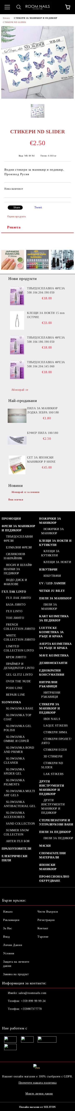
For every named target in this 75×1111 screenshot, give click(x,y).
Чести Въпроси (48, 911)
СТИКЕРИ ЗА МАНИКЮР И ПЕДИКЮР (35, 18)
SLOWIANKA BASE (19, 708)
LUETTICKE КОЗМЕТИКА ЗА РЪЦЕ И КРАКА (51, 632)
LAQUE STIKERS (56, 725)
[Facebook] (7, 1017)
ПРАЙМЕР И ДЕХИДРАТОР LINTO (19, 666)
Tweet (38, 207)
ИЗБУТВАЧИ (48, 569)
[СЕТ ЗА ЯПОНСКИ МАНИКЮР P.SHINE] (17, 465)
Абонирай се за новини (25, 492)
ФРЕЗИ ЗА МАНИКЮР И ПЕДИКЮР (18, 528)
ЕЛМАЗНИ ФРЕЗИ (19, 547)
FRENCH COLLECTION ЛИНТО (19, 626)
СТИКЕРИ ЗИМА (55, 732)
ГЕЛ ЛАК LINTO (14, 591)
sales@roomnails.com (32, 993)
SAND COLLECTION (20, 823)
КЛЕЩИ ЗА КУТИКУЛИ (50, 553)
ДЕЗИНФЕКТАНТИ (53, 663)
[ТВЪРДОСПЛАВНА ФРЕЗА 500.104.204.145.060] (17, 369)
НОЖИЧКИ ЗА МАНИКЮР (50, 520)
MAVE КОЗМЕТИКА (54, 655)
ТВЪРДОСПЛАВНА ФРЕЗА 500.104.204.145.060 (46, 364)
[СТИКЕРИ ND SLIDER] (37, 97)
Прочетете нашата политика (38, 1082)
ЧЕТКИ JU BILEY (52, 590)
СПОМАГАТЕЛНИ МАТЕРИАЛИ (52, 855)
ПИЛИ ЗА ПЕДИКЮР (55, 832)
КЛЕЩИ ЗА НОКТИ (57, 562)
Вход (6, 936)
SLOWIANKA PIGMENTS (14, 782)
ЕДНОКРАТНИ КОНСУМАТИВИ (51, 672)
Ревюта (13, 227)
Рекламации (11, 920)
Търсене (43, 936)
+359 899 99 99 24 (33, 1001)
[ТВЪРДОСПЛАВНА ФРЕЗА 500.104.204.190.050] (17, 295)
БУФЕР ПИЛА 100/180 (42, 433)
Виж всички (15, 499)
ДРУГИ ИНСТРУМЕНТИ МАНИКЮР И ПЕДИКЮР (51, 788)
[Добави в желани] (65, 189)
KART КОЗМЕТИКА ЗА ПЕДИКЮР (54, 618)
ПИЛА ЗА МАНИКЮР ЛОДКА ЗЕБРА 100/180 (43, 410)
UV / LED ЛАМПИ (52, 583)
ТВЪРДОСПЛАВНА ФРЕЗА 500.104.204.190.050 (46, 290)
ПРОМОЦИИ (11, 518)
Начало (6, 18)
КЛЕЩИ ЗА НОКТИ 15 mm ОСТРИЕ (46, 315)
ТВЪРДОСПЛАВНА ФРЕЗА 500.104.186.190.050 (46, 339)
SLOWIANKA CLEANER (14, 760)
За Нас (7, 928)
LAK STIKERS (54, 774)
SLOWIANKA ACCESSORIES (14, 815)
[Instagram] (16, 1017)
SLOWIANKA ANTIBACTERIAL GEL (20, 804)
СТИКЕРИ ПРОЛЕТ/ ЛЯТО (56, 741)
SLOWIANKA (11, 702)
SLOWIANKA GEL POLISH (17, 728)
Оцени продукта (16, 216)
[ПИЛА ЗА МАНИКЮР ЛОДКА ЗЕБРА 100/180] (17, 415)
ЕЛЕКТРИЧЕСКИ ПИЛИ (15, 858)
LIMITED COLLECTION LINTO (19, 648)
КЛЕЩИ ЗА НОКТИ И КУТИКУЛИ (55, 543)
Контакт (43, 928)
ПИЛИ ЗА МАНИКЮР (55, 598)
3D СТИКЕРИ (53, 756)
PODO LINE (14, 688)
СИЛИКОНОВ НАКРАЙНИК (14, 556)
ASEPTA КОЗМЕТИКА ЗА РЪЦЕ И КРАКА (55, 646)
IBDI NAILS (52, 719)
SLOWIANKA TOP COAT (17, 717)
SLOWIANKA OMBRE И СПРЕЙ (16, 739)
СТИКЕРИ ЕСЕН (55, 749)
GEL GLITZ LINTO (19, 674)
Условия (8, 953)
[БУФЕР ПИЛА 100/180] (17, 440)
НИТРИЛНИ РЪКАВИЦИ (48, 684)
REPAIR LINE (15, 694)
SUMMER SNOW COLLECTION (16, 832)
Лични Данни (12, 945)
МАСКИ (45, 845)
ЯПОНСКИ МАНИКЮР (48, 867)
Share (16, 207)
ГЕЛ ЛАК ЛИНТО (18, 598)
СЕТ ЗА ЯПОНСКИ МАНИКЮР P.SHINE (41, 459)
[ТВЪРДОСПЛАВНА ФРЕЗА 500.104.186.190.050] (17, 345)
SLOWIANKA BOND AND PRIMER (19, 749)
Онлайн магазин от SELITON (37, 1107)
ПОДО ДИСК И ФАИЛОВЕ (15, 582)
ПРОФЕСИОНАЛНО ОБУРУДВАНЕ (54, 878)
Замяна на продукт (16, 974)
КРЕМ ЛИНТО (16, 657)
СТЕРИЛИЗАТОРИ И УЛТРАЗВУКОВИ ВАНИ (56, 822)
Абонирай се (19, 389)
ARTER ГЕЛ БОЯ (18, 841)
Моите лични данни (39, 1093)
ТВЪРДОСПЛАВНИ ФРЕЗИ (18, 538)
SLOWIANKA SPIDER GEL (14, 771)
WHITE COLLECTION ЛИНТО (19, 637)
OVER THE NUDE (18, 681)
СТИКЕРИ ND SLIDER (14, 22)
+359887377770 (31, 1008)
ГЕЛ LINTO (14, 611)
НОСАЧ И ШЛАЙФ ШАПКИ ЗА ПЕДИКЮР (18, 569)
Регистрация (46, 920)
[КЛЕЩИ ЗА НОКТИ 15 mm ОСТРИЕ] (17, 320)
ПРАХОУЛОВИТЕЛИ (16, 848)
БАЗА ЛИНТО (15, 604)
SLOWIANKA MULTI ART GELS (19, 793)
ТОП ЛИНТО (15, 618)
